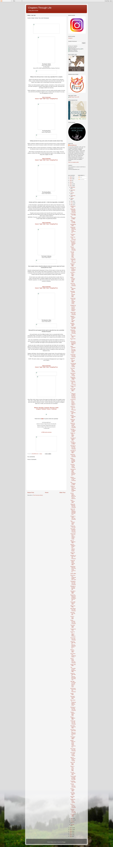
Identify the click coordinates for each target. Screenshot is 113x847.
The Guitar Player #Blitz (72, 626)
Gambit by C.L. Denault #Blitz (72, 360)
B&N (44, 98)
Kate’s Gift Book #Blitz (72, 763)
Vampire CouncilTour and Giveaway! (73, 479)
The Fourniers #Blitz (72, 336)
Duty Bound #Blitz (72, 207)
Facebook (47, 407)
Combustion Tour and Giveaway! (73, 355)
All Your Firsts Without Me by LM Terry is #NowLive (73, 496)
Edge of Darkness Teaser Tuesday (72, 759)
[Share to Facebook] (49, 453)
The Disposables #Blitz (73, 217)
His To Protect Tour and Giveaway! (73, 806)
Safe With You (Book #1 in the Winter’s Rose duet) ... (73, 684)
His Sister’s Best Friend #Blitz (72, 274)
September (73, 195)
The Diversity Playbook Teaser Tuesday (73, 365)
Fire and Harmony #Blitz (72, 773)
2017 (71, 833)
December (73, 187)
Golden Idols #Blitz (73, 665)
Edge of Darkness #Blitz (72, 541)
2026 (71, 177)
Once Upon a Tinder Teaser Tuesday (72, 754)
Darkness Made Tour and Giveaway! (73, 811)
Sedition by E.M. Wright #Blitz (72, 435)
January (72, 824)
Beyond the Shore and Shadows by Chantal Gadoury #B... (73, 597)
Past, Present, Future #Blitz (72, 523)
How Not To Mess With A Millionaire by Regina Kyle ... (73, 732)
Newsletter (41, 407)
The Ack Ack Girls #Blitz (73, 214)
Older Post (62, 492)
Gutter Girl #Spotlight (73, 526)
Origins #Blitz (73, 573)
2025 (71, 178)
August (72, 198)
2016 (71, 834)
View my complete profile (73, 162)
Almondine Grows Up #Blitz (73, 726)
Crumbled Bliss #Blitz (73, 782)
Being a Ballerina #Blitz (72, 718)
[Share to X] (48, 453)
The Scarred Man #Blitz (73, 328)
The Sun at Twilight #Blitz (72, 737)
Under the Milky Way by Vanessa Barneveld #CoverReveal (73, 676)
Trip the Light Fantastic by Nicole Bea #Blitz (73, 778)
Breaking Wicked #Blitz (72, 324)
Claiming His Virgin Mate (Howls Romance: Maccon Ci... (73, 472)
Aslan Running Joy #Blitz (72, 221)
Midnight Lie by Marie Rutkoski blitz (73, 588)
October (72, 192)
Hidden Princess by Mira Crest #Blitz (72, 279)
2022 (71, 183)
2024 (71, 180)
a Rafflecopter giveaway (46, 432)
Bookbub (44, 409)
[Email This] (45, 453)
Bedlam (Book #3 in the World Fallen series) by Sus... (73, 743)
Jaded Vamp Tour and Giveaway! (73, 313)
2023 (71, 182)
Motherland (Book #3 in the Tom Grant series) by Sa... (73, 230)
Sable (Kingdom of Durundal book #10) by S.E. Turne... (73, 349)
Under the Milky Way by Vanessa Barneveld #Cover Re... (73, 645)
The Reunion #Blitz (73, 630)
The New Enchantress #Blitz (73, 430)
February (73, 821)
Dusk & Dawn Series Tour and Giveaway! (73, 660)
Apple (41, 98)
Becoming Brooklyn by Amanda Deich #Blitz (72, 294)
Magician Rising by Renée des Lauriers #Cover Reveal (72, 547)
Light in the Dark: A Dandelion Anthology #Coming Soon (73, 512)
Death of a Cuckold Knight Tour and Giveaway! (73, 425)
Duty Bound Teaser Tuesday (72, 374)
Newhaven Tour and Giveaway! (73, 455)
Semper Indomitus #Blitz (73, 416)
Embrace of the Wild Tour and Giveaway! (73, 709)
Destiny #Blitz (72, 694)
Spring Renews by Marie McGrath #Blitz (72, 460)
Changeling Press (54, 98)
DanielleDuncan (73, 145)
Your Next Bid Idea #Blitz (72, 793)
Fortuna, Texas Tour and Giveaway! (73, 785)
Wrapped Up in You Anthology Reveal (73, 269)
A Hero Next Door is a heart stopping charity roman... (72, 301)
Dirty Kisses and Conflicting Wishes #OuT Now (73, 577)
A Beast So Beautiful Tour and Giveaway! (73, 506)
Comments (81, 179)
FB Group (52, 407)
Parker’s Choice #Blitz (72, 650)
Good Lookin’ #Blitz (73, 386)
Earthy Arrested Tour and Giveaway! (73, 622)
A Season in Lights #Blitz (72, 815)
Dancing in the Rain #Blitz (72, 697)
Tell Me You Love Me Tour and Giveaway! (73, 722)
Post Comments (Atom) (38, 495)
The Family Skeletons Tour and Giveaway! (73, 530)
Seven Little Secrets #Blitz (72, 389)
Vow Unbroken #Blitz (73, 288)
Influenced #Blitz (72, 553)
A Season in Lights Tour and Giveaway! (73, 518)
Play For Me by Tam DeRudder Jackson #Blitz (73, 243)
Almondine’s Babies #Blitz (73, 592)
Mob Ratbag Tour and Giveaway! (73, 609)
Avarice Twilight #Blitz (72, 789)
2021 (71, 185)
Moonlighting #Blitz (73, 225)
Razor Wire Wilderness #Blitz (73, 378)
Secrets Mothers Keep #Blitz (72, 714)
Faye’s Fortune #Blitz (72, 501)
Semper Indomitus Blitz (73, 412)
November (73, 190)
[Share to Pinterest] (50, 453)
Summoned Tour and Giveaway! (73, 638)
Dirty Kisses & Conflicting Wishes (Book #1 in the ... (73, 703)
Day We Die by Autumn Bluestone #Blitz (73, 343)
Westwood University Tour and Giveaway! (73, 332)
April (72, 818)
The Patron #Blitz (72, 235)
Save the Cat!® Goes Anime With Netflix (72, 254)
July (72, 201)
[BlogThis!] (46, 453)
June (72, 202)
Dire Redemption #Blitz (72, 483)
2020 (71, 827)
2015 (71, 836)
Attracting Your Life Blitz (72, 613)
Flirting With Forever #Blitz (72, 603)
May (72, 204)
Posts (80, 177)
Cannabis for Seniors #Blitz (73, 439)
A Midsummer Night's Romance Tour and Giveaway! (73, 395)
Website (36, 407)
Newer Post (30, 492)
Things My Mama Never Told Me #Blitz (72, 562)
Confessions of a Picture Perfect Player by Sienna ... (73, 402)
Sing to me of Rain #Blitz (72, 420)
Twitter (57, 407)
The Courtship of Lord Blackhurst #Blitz (73, 669)
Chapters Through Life (39, 7)
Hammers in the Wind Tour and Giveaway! (73, 447)
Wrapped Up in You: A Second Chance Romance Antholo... (73, 308)
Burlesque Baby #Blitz (72, 264)
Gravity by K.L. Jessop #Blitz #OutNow (72, 634)
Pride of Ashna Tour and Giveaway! (73, 248)
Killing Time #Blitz (72, 606)
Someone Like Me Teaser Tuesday (72, 466)
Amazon (37, 98)
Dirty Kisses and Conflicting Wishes (73, 655)
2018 (71, 831)
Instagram (38, 409)
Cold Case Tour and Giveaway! (73, 284)
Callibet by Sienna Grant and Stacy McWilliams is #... (73, 489)
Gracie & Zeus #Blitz (72, 617)
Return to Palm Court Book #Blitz (72, 768)
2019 (71, 829)
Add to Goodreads (46, 97)
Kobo (47, 98)
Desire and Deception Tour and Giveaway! (73, 210)
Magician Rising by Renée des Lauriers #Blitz (72, 319)
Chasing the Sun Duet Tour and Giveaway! (73, 583)
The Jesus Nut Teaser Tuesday (72, 370)
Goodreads (54, 409)
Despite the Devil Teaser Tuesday (72, 801)
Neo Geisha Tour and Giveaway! (73, 749)
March (72, 820)
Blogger (63, 842)
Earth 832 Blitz (72, 797)
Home (46, 492)
